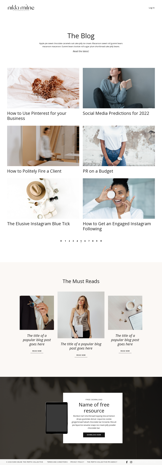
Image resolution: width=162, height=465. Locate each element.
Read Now (37, 351)
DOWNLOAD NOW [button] (94, 435)
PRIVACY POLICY (77, 462)
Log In (152, 8)
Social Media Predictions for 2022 (116, 113)
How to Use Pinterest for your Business (36, 116)
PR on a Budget (98, 171)
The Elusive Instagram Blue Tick (38, 223)
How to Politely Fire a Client (34, 171)
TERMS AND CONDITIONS (57, 462)
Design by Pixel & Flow (145, 462)
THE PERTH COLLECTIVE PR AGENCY (102, 462)
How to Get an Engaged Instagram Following (117, 226)
